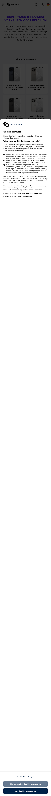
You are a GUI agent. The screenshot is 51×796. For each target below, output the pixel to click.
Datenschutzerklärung (32, 193)
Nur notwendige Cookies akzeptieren (25, 784)
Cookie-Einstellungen (25, 777)
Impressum (27, 196)
